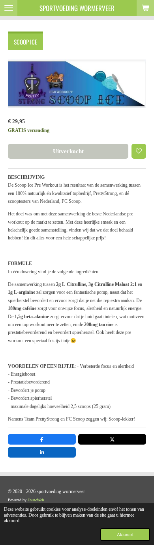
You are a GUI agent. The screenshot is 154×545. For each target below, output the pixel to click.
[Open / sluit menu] (8, 8)
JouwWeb (36, 500)
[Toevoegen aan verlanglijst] (138, 151)
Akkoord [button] (125, 534)
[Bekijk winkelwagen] (145, 8)
